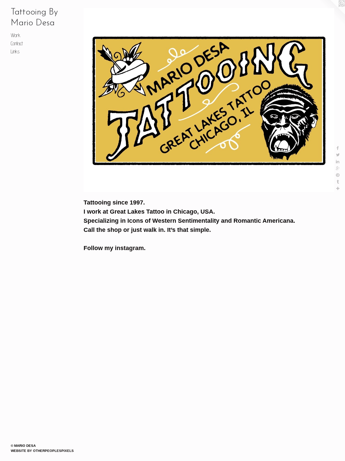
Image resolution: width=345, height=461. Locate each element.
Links (15, 51)
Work (15, 35)
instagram (129, 248)
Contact (17, 43)
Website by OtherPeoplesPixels (42, 451)
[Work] (209, 100)
